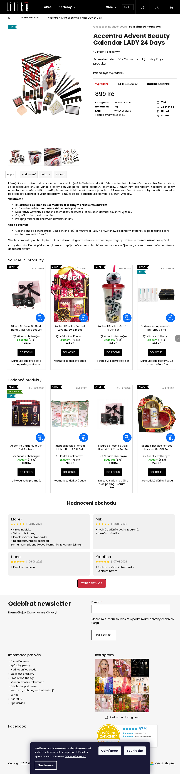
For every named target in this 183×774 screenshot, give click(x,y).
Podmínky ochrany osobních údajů (31, 690)
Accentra (162, 84)
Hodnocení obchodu (90, 502)
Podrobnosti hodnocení (144, 26)
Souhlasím (135, 751)
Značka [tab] (59, 174)
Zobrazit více (90, 582)
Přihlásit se (102, 634)
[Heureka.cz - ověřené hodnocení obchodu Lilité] (126, 735)
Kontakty (15, 698)
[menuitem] (46, 7)
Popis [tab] (9, 174)
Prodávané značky (21, 677)
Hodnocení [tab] (27, 174)
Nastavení (46, 765)
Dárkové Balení (121, 102)
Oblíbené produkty (21, 673)
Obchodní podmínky (22, 685)
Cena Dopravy (19, 660)
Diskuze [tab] (44, 174)
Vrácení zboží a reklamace (26, 681)
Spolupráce (17, 702)
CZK (125, 7)
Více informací (75, 756)
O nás (13, 694)
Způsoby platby (19, 664)
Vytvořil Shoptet (164, 762)
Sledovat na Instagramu (123, 716)
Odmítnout (109, 751)
